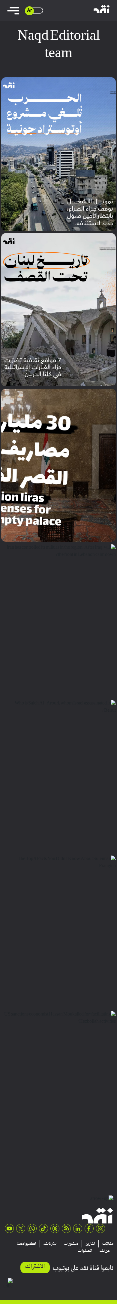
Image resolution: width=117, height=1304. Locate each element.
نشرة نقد (50, 1244)
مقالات (107, 1244)
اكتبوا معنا (26, 1244)
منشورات (71, 1244)
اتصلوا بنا (85, 1251)
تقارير (90, 1244)
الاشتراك (35, 1267)
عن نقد (105, 1251)
